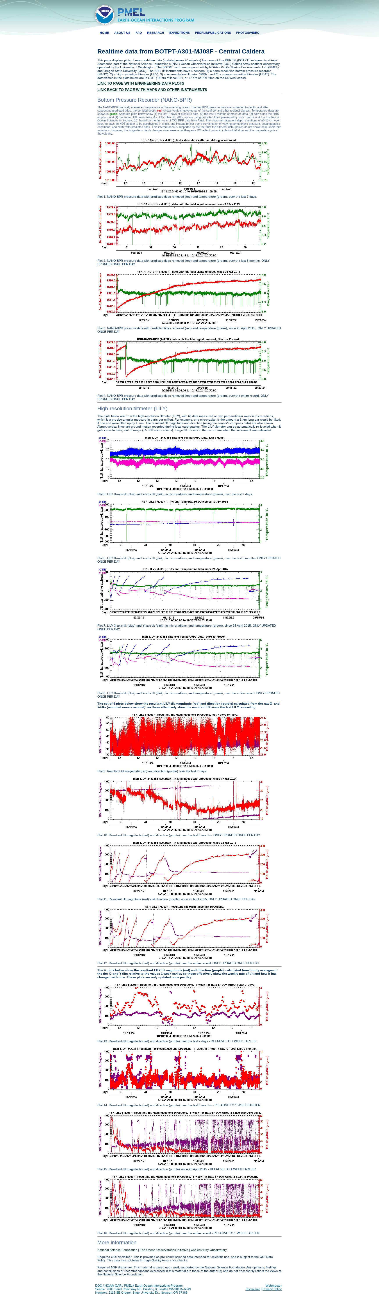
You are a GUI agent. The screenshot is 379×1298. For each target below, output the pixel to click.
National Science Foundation (117, 1250)
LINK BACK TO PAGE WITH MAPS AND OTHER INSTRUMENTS (152, 90)
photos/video (247, 32)
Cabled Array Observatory (209, 1250)
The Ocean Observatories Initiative (164, 1250)
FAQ (139, 32)
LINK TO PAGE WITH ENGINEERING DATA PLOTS (140, 83)
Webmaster (274, 1285)
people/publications (213, 32)
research (155, 32)
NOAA (109, 1285)
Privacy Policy (272, 1289)
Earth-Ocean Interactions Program (159, 1285)
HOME (104, 32)
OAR (118, 1285)
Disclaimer (252, 1289)
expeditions (179, 32)
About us (122, 32)
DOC (98, 1285)
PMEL (128, 1285)
